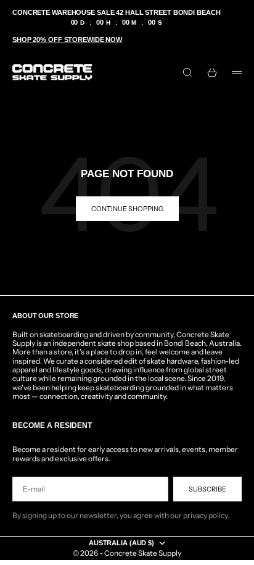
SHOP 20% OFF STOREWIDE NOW (67, 39)
